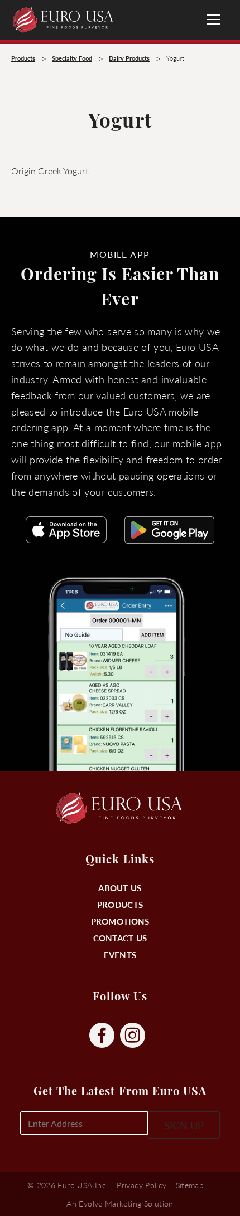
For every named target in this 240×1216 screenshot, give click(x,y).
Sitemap (190, 1184)
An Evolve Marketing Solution (119, 1203)
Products (120, 904)
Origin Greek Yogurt (49, 170)
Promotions (120, 921)
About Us (119, 887)
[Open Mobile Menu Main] (213, 19)
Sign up (184, 1125)
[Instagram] (132, 1035)
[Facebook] (101, 1035)
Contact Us (120, 938)
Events (120, 954)
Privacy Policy (141, 1184)
